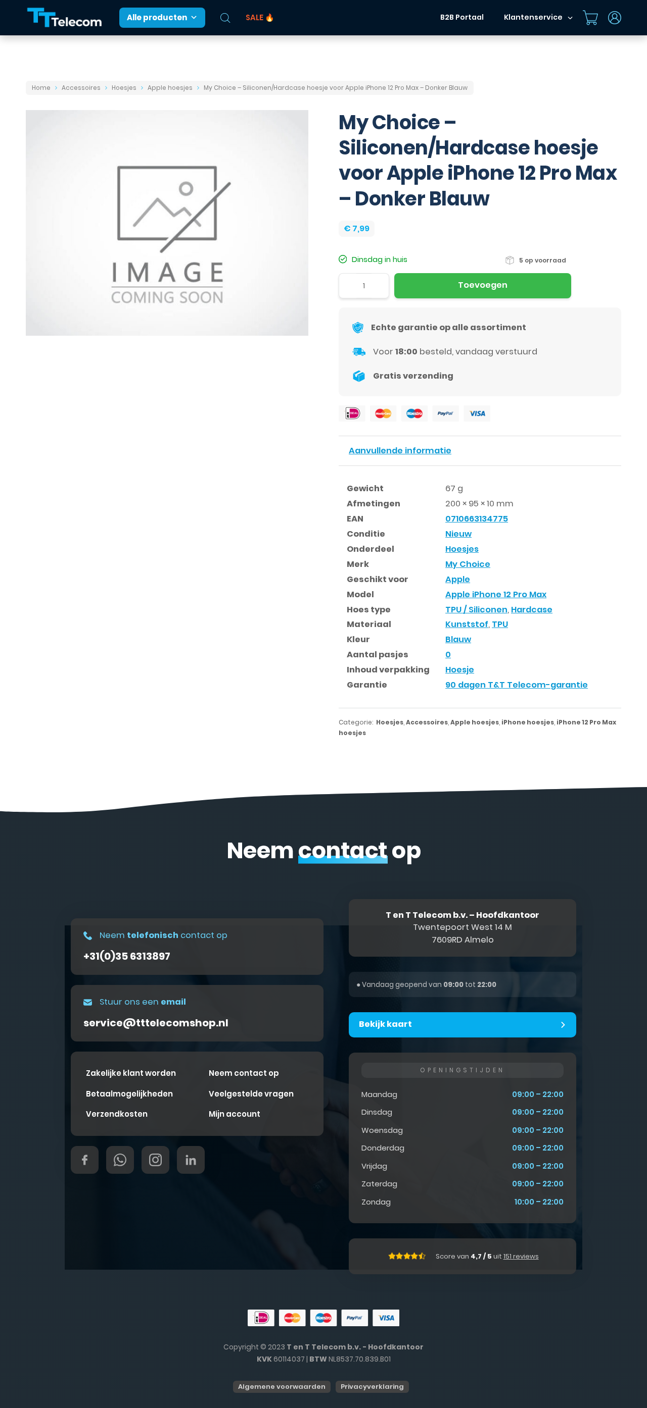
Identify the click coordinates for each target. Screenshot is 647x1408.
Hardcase (531, 609)
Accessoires (81, 87)
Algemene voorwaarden (282, 1386)
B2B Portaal (462, 17)
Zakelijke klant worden (131, 1073)
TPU (500, 624)
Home (41, 87)
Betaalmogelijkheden (129, 1093)
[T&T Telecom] (65, 18)
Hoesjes (124, 87)
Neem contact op (244, 1073)
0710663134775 (476, 519)
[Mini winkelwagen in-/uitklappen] (590, 17)
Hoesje (459, 669)
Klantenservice (533, 17)
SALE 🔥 (260, 17)
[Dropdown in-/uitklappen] (570, 17)
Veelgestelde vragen (251, 1093)
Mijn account (234, 1114)
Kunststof (466, 624)
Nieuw (458, 534)
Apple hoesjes (170, 87)
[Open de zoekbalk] (225, 18)
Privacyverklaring (372, 1386)
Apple (457, 579)
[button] (462, 1024)
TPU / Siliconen (476, 609)
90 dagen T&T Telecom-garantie (516, 685)
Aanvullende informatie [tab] (400, 450)
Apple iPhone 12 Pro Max (495, 594)
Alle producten (157, 17)
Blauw (458, 639)
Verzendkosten (117, 1114)
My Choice (467, 564)
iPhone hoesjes (527, 722)
